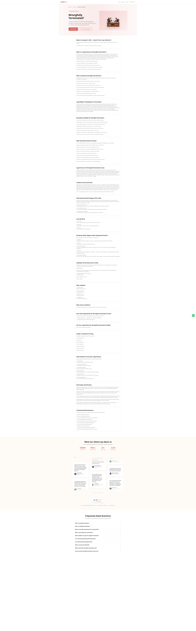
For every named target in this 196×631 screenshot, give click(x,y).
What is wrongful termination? (82, 523)
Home (119, 2)
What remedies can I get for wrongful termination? (87, 535)
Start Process (73, 29)
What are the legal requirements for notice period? (87, 529)
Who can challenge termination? (82, 526)
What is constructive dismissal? (82, 545)
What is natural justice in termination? (84, 532)
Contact (126, 2)
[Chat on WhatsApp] (193, 315)
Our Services (132, 2)
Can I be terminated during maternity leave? (85, 538)
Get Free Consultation (85, 29)
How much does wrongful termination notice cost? (86, 551)
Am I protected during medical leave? (83, 541)
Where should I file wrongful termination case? (86, 548)
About (123, 2)
